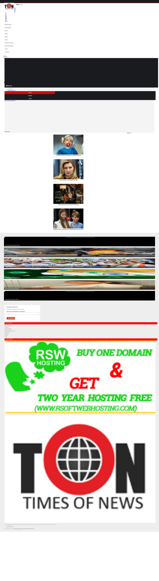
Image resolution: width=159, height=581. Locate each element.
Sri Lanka (6, 18)
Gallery (6, 30)
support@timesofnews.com (11, 90)
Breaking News (8, 24)
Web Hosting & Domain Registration (10, 330)
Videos (30, 98)
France (14, 11)
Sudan (5, 19)
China (14, 10)
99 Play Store (6, 327)
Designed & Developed (18, 528)
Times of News (7, 131)
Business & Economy (9, 42)
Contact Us (7, 51)
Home (5, 55)
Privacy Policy (7, 334)
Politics (6, 36)
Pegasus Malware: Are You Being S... (12, 266)
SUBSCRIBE (11, 318)
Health (6, 33)
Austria (14, 8)
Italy (5, 14)
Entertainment (8, 27)
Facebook (30, 95)
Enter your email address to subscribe (16, 311)
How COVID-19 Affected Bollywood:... (12, 277)
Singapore (6, 17)
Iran (5, 13)
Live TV (6, 48)
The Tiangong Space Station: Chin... (12, 245)
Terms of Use (6, 335)
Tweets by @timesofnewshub (10, 100)
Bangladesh (15, 9)
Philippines (6, 16)
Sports (6, 39)
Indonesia (6, 12)
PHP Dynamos (7, 333)
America (15, 7)
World (21, 4)
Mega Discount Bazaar (8, 328)
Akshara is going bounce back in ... (12, 288)
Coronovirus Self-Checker (8, 329)
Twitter (30, 92)
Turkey (5, 20)
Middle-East (6, 15)
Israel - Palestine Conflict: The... (11, 256)
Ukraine (5, 21)
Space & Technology (9, 45)
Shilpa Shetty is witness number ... (12, 299)
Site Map (6, 336)
